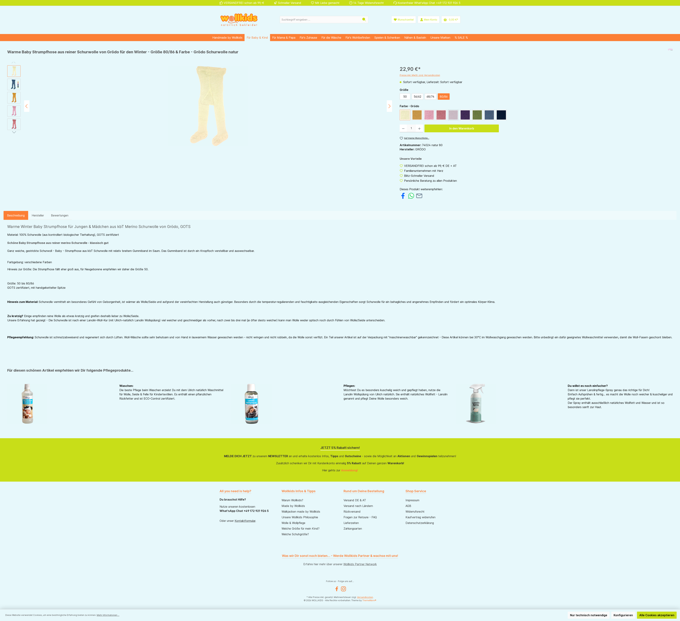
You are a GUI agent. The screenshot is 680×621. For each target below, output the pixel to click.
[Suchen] (364, 19)
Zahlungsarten (353, 528)
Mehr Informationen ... (108, 615)
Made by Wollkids (293, 506)
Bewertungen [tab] (59, 215)
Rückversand (352, 511)
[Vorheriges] (26, 106)
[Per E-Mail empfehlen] (419, 195)
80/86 (444, 96)
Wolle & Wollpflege (293, 523)
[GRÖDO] (670, 53)
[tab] (16, 215)
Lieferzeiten (351, 523)
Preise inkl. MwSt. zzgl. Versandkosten (420, 75)
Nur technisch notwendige (588, 615)
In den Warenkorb (461, 128)
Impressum (412, 500)
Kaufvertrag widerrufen (420, 517)
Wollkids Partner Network (360, 564)
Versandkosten (365, 597)
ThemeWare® (369, 600)
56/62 (417, 96)
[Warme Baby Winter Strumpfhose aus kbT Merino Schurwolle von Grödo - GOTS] (208, 106)
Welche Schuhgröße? (295, 534)
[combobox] (320, 19)
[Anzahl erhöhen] (419, 128)
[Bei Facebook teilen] (403, 195)
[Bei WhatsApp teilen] (411, 195)
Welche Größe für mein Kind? (300, 528)
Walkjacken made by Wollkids (301, 511)
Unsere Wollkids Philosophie (300, 517)
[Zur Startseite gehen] (239, 19)
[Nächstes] (389, 106)
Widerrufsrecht (415, 511)
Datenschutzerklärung (420, 523)
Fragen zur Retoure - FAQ (360, 517)
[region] (200, 106)
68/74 (430, 96)
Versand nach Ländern (358, 506)
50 (405, 96)
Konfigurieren (623, 615)
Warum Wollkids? (292, 500)
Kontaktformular (245, 521)
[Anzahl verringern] (403, 128)
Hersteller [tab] (38, 215)
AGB (408, 506)
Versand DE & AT (355, 500)
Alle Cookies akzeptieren (656, 615)
